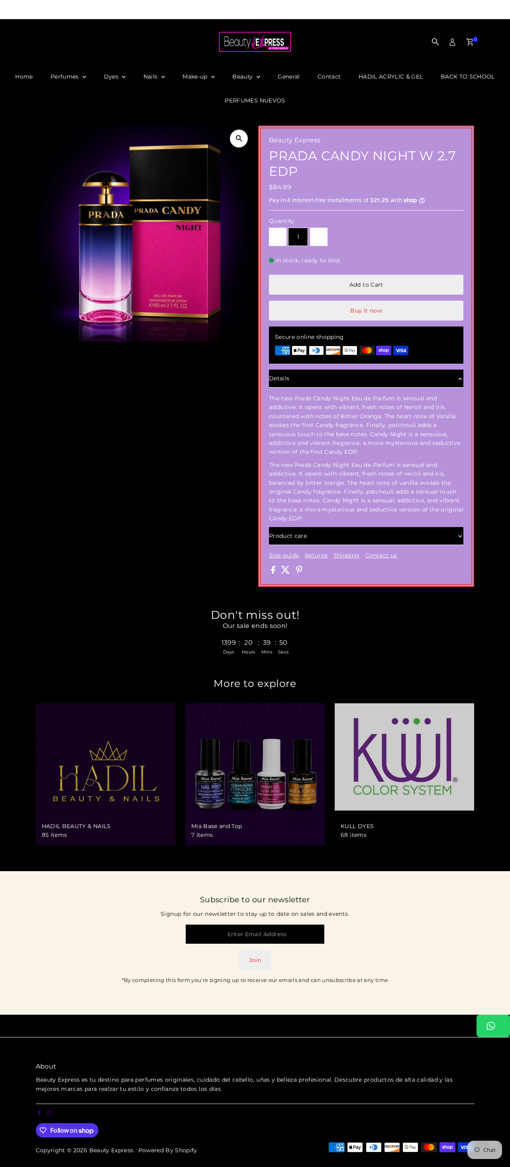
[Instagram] (13, 9)
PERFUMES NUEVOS (255, 100)
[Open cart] (470, 41)
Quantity (281, 220)
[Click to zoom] (239, 139)
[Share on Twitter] (286, 571)
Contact (329, 76)
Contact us (381, 555)
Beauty (243, 76)
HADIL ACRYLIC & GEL (391, 76)
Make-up (195, 76)
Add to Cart (366, 284)
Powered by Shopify (167, 1150)
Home (24, 76)
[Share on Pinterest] (299, 571)
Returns (316, 555)
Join (255, 960)
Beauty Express (111, 1150)
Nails (151, 76)
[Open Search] (435, 41)
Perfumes (65, 76)
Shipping (346, 555)
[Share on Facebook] (274, 571)
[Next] (372, 10)
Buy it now (366, 310)
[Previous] (138, 10)
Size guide (284, 555)
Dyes (112, 76)
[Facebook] (3, 9)
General (289, 76)
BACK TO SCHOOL (468, 76)
